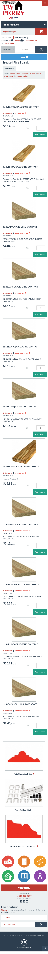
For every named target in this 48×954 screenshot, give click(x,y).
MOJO (28, 948)
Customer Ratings (21, 76)
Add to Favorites (22, 173)
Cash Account (9, 43)
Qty (27, 128)
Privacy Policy (39, 935)
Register (14, 32)
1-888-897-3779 (24, 896)
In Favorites (20, 113)
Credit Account (30, 41)
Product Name (15, 73)
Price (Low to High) (28, 73)
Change (17, 41)
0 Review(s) (7, 113)
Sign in (6, 32)
